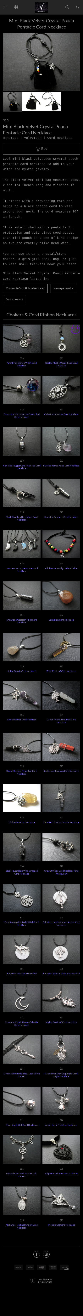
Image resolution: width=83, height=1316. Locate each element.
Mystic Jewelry (14, 299)
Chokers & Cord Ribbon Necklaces (25, 288)
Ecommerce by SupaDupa (45, 1280)
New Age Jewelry (63, 288)
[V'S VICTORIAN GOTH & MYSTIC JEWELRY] (41, 7)
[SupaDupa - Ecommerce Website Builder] (32, 1281)
